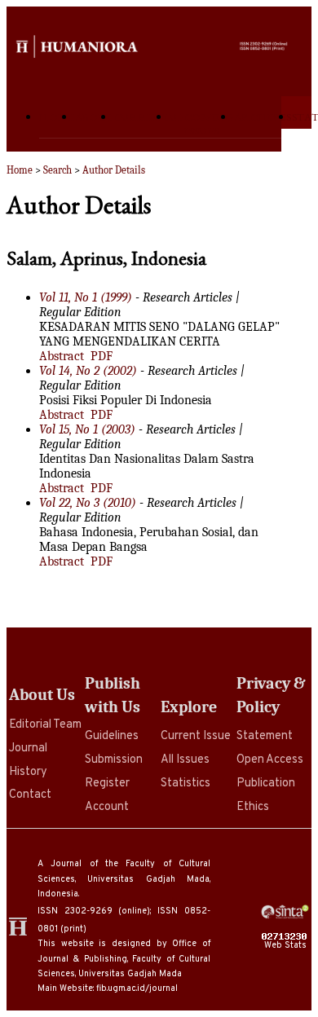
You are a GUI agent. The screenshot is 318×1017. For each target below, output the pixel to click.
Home (57, 117)
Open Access (269, 760)
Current (142, 117)
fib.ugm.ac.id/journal (137, 988)
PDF (102, 356)
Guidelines (112, 736)
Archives (263, 117)
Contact (30, 795)
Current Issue (196, 736)
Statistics (185, 783)
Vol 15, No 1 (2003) (87, 429)
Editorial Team (45, 725)
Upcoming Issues (201, 124)
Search (57, 170)
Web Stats (286, 945)
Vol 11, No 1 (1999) (85, 297)
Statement (264, 736)
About (94, 117)
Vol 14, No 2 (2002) (88, 370)
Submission (114, 760)
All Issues (185, 760)
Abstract (61, 356)
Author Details (113, 170)
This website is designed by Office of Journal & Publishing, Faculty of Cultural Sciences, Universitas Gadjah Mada (124, 959)
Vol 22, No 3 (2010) (87, 502)
